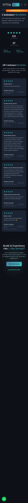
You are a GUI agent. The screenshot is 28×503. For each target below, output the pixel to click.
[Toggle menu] (25, 4)
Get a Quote (14, 4)
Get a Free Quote (14, 264)
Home (3, 9)
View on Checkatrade (7, 51)
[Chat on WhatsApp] (4, 499)
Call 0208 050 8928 (14, 270)
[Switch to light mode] (21, 4)
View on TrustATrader (19, 51)
